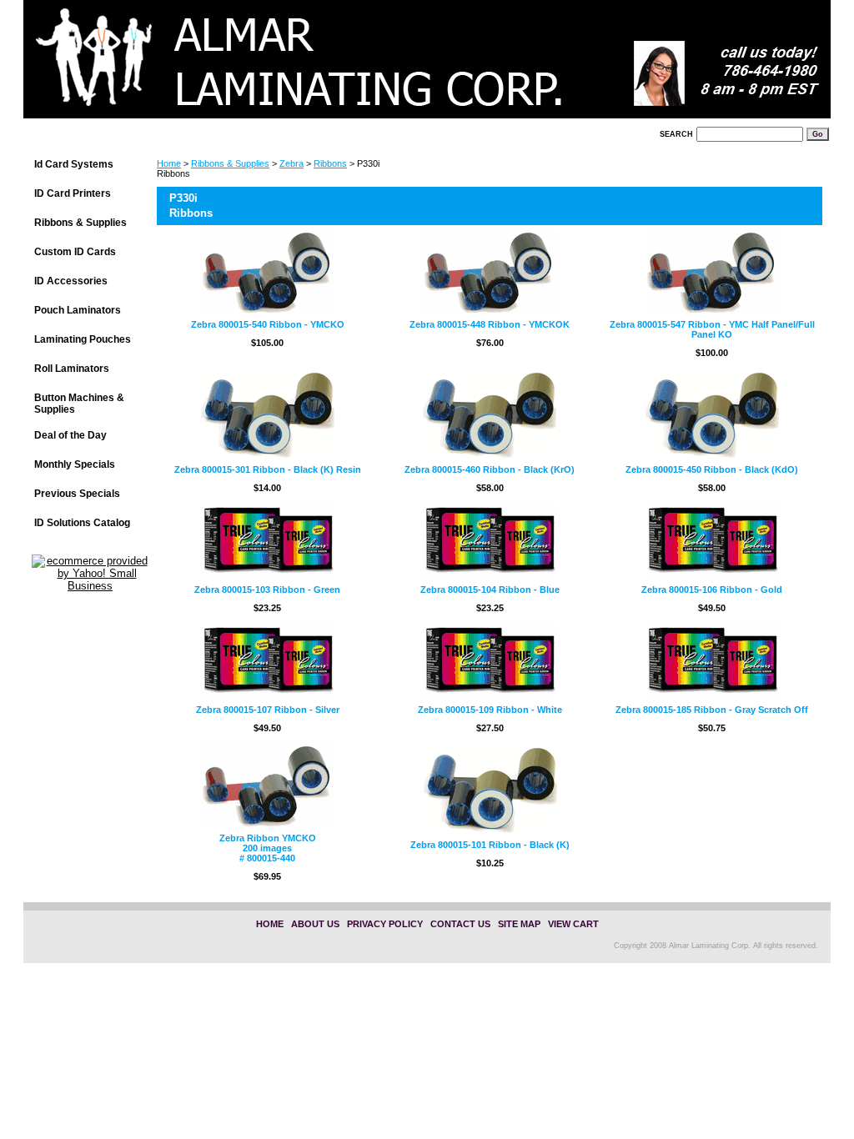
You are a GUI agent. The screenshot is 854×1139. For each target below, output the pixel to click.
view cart (573, 924)
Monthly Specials (74, 464)
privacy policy (385, 924)
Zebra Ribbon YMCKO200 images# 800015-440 (267, 848)
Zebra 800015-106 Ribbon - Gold (711, 590)
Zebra (291, 163)
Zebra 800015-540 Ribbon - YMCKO (267, 324)
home (270, 924)
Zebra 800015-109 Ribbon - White (490, 710)
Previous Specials (77, 493)
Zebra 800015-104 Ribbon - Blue (490, 590)
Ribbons (330, 163)
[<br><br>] (231, 64)
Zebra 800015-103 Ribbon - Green (267, 590)
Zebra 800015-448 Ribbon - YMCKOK (489, 324)
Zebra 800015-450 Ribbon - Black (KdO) (711, 469)
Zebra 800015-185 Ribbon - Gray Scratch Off (711, 710)
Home (169, 163)
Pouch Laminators (77, 310)
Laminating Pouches (82, 339)
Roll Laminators (71, 368)
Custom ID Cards (75, 252)
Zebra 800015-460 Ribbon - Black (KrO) (489, 469)
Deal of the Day (70, 435)
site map (519, 924)
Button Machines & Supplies (79, 403)
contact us (460, 924)
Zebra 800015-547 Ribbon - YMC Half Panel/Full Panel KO (712, 329)
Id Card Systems (73, 164)
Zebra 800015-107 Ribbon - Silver (267, 710)
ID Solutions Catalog (82, 523)
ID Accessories (71, 281)
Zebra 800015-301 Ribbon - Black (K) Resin (267, 469)
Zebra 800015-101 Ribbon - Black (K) (490, 845)
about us (315, 924)
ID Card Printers (72, 193)
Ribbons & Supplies (230, 163)
